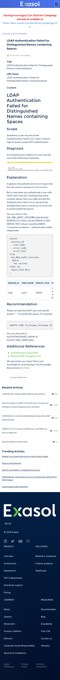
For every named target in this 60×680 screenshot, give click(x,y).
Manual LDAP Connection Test (26, 356)
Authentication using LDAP (24, 352)
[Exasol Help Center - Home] (30, 4)
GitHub (25, 367)
